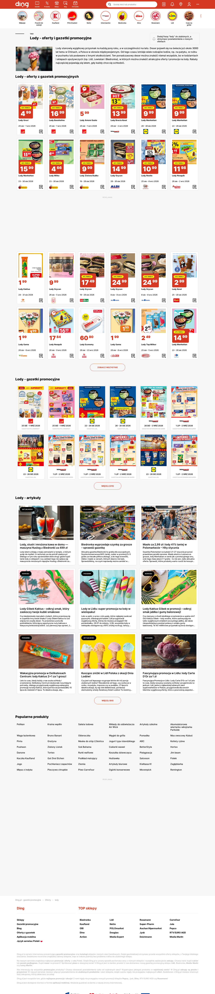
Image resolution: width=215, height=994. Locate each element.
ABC (142, 741)
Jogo (19, 764)
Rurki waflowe (85, 752)
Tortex (51, 752)
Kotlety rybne (177, 741)
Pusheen (21, 747)
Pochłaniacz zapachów (60, 764)
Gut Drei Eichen (56, 758)
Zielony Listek (55, 747)
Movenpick (145, 769)
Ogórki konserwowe (119, 769)
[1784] (61, 320)
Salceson (144, 758)
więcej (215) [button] (107, 486)
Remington (176, 769)
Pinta (19, 741)
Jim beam (175, 752)
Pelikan (21, 724)
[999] (61, 265)
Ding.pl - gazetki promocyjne (28, 900)
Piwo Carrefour (86, 769)
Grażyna (52, 741)
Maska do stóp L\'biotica (91, 741)
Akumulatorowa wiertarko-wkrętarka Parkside (181, 727)
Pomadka (144, 735)
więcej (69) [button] (107, 700)
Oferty (48, 900)
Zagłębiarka (176, 764)
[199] (30, 265)
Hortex (174, 747)
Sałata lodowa (85, 724)
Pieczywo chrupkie (58, 769)
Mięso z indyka (24, 769)
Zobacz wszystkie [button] (107, 367)
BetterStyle (146, 747)
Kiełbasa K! (146, 764)
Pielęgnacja (146, 752)
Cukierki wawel (117, 747)
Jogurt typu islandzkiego (122, 741)
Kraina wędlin (55, 724)
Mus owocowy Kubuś (181, 735)
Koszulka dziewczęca (120, 752)
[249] (153, 320)
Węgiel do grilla (117, 735)
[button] (164, 4)
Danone (21, 752)
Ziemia (81, 764)
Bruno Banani (55, 735)
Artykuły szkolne (148, 724)
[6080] (92, 320)
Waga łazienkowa (26, 735)
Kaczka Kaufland (26, 758)
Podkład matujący (87, 758)
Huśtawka (114, 758)
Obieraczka (84, 735)
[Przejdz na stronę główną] (22, 4)
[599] (92, 96)
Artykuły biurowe (118, 764)
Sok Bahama (84, 747)
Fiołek (173, 758)
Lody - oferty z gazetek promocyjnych (47, 76)
